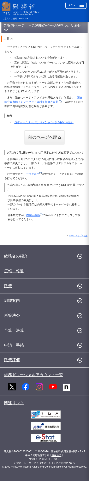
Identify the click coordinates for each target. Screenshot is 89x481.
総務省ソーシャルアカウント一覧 (33, 375)
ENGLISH (23, 18)
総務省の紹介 (16, 256)
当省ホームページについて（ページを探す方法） (43, 122)
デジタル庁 (32, 174)
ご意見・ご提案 (9, 18)
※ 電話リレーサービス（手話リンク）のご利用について (44, 463)
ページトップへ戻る (78, 236)
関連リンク (14, 403)
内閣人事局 (33, 215)
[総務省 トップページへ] (21, 8)
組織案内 (12, 300)
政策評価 (12, 360)
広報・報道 (14, 271)
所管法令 (12, 315)
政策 (8, 286)
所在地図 (56, 455)
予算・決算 (14, 330)
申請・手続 (14, 345)
